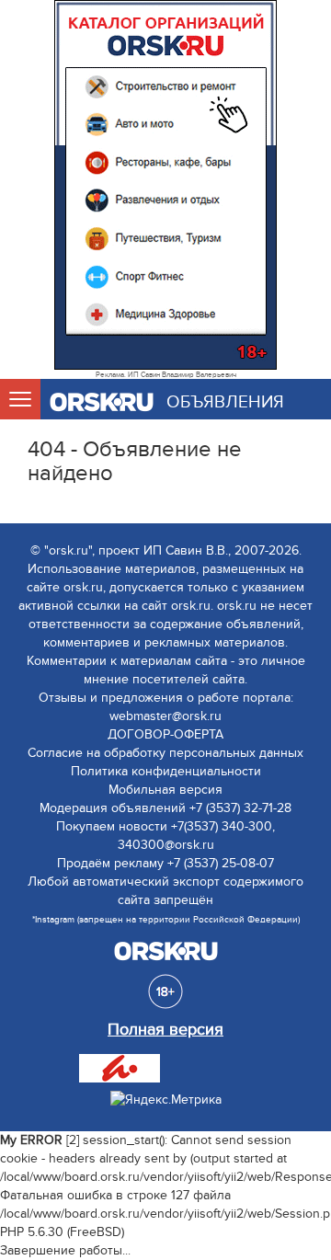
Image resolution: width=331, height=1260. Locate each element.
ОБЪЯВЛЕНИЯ (225, 402)
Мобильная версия (165, 789)
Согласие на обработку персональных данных (165, 753)
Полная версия (165, 1029)
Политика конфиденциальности (166, 771)
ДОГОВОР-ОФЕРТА (165, 734)
